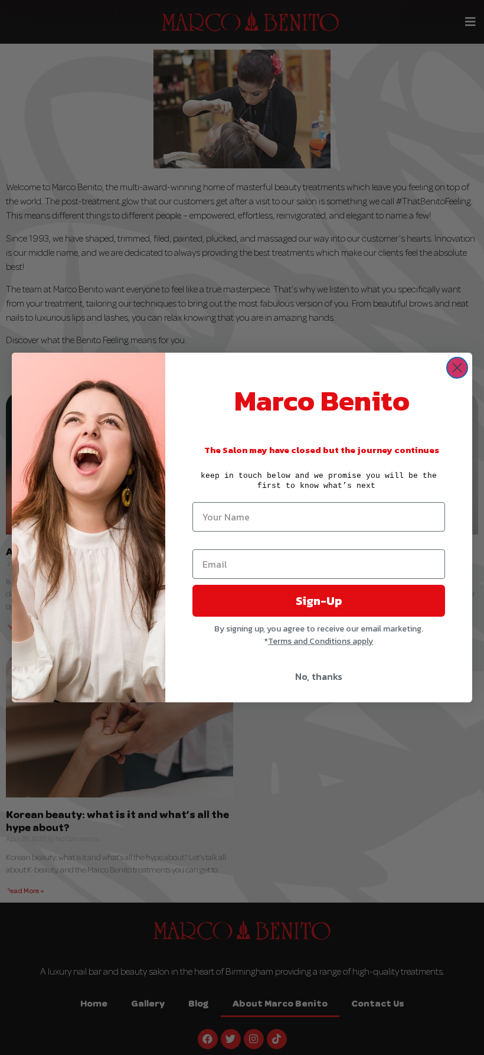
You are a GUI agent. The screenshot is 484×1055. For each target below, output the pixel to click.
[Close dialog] (457, 367)
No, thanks (318, 676)
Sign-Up (319, 601)
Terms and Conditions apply (320, 641)
